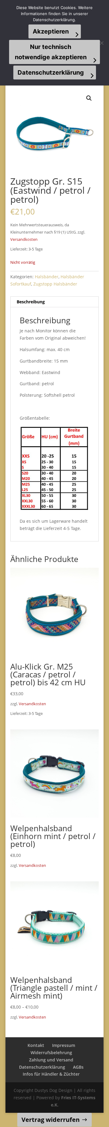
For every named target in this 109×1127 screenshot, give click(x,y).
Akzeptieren (51, 31)
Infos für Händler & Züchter (51, 1074)
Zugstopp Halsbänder (55, 284)
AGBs (78, 1067)
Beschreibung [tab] (31, 302)
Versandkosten (24, 239)
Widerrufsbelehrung (51, 1052)
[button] (89, 98)
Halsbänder (46, 276)
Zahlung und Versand (51, 1060)
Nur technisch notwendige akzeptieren (51, 52)
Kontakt (36, 1045)
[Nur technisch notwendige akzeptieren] (101, 43)
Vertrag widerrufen (50, 1120)
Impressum (63, 1045)
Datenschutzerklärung (42, 1067)
